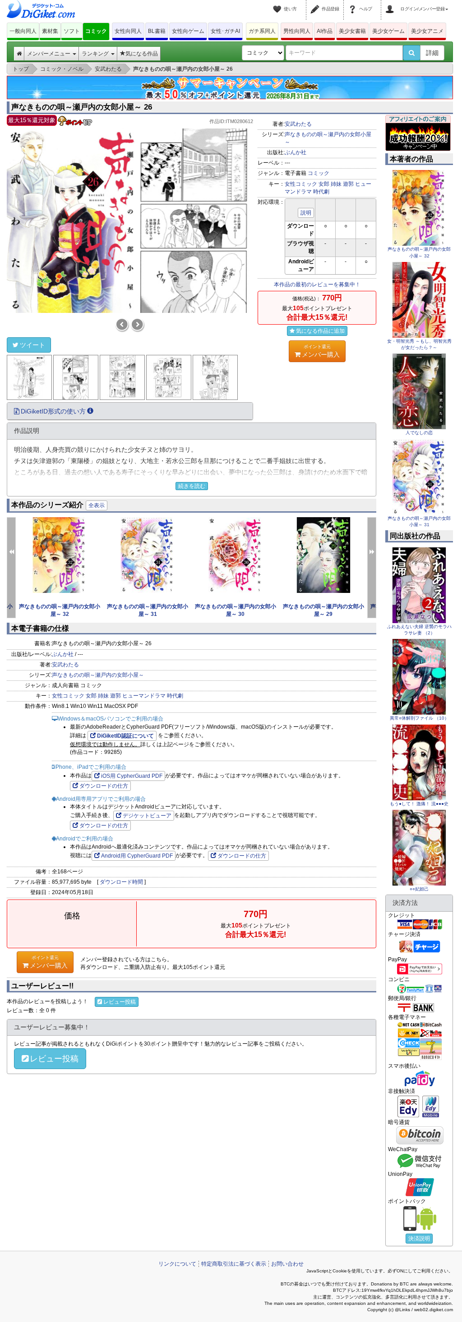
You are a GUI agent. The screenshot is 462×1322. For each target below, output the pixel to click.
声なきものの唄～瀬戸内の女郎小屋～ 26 (81, 107)
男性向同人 (296, 31)
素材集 (50, 31)
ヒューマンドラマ (144, 696)
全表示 (96, 505)
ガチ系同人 (262, 31)
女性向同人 (128, 31)
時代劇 (321, 191)
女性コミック (301, 184)
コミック (96, 31)
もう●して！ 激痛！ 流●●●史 (419, 803)
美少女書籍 (352, 31)
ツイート (32, 345)
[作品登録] (316, 3)
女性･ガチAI (225, 31)
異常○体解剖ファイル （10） (419, 718)
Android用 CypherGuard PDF (137, 856)
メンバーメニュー (49, 53)
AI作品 (325, 31)
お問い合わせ (287, 1264)
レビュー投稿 (119, 1002)
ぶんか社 (295, 152)
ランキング (96, 53)
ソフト (72, 31)
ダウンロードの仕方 (103, 786)
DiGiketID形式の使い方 (53, 411)
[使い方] (278, 3)
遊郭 (348, 184)
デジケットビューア (147, 815)
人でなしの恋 (419, 432)
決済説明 (419, 1238)
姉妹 (336, 184)
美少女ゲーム (388, 31)
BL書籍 (157, 31)
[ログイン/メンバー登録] (391, 3)
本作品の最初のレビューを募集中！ (317, 284)
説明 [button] (305, 213)
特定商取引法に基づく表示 (233, 1264)
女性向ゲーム (188, 31)
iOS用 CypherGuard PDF (131, 776)
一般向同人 (23, 31)
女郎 (324, 184)
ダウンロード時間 (121, 882)
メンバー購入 (321, 351)
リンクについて (177, 1264)
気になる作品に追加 (320, 331)
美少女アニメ (427, 31)
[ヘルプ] (354, 3)
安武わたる (298, 124)
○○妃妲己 (419, 888)
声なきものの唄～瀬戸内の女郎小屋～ (98, 675)
